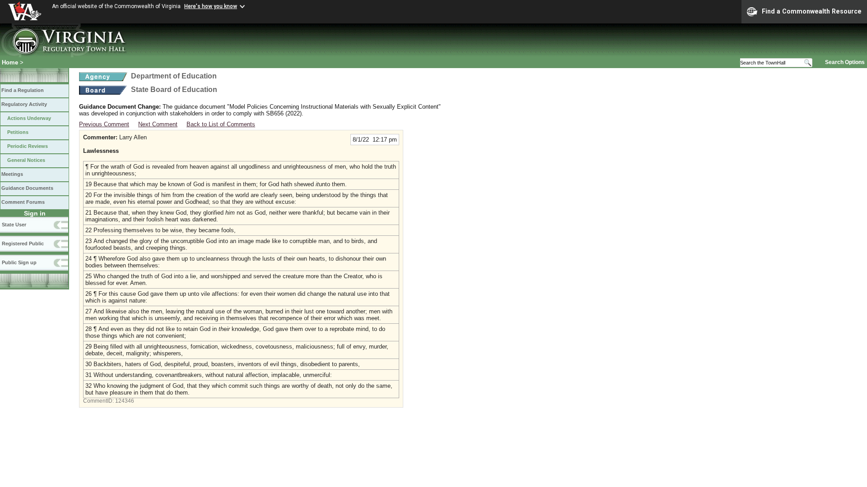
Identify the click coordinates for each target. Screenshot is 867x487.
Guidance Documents (27, 188)
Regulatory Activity (24, 104)
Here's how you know (210, 6)
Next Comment (157, 124)
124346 (124, 401)
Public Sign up (19, 262)
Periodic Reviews (27, 146)
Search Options (845, 62)
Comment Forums (23, 202)
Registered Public (23, 243)
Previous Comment (104, 124)
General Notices (26, 160)
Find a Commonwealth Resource (812, 11)
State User (14, 224)
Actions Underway (29, 118)
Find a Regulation (22, 90)
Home (10, 62)
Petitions (17, 132)
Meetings (12, 174)
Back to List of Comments (220, 124)
